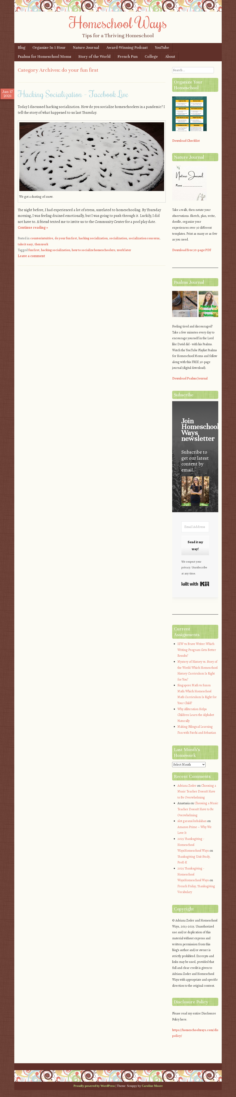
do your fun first (66, 238)
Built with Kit (195, 584)
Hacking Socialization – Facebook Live (73, 94)
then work (41, 244)
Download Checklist (186, 141)
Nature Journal (86, 47)
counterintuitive (41, 238)
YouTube (162, 47)
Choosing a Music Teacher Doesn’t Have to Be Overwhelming (196, 791)
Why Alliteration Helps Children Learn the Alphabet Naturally (195, 715)
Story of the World (94, 56)
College (151, 56)
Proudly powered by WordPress (94, 1086)
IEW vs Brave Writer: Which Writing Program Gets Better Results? (196, 650)
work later (124, 250)
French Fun (128, 56)
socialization (118, 238)
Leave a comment (31, 256)
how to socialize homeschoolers (93, 250)
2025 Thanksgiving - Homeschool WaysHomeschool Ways (193, 845)
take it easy (25, 244)
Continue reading (33, 227)
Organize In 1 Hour (49, 47)
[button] (195, 492)
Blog (21, 47)
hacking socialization (93, 238)
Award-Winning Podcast (127, 47)
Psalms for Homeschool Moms (44, 56)
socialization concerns (144, 238)
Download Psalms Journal (190, 378)
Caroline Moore (152, 1086)
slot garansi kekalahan (191, 821)
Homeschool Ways (118, 22)
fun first (33, 250)
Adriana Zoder (186, 785)
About (170, 56)
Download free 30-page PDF (191, 250)
